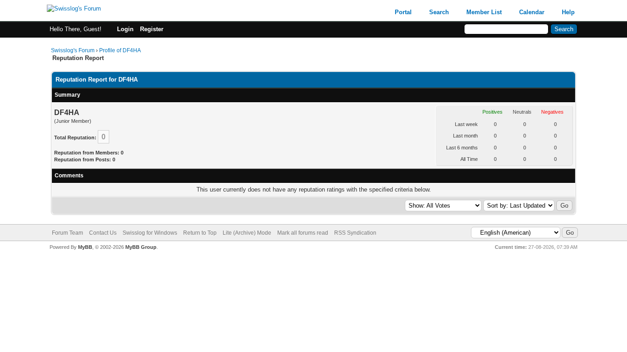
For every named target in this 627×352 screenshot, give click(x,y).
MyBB (85, 247)
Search (439, 12)
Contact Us (103, 233)
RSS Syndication (355, 233)
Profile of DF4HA (120, 50)
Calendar (531, 12)
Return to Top (200, 233)
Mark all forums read (302, 233)
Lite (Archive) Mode (247, 233)
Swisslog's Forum (73, 50)
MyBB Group (141, 247)
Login (125, 29)
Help (568, 12)
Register (151, 29)
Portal (403, 12)
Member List (484, 12)
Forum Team (67, 233)
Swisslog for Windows (150, 233)
